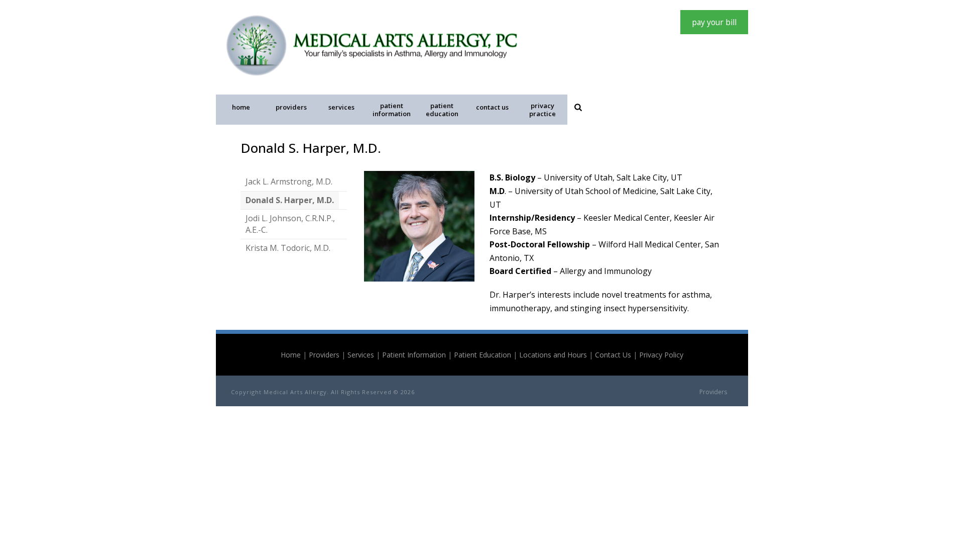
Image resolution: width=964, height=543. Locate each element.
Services (341, 107)
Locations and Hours (553, 354)
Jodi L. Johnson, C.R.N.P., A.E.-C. (290, 224)
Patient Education (442, 109)
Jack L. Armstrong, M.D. (289, 181)
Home (241, 107)
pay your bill (714, 22)
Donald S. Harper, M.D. (290, 200)
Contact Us (492, 107)
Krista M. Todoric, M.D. (288, 247)
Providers (291, 107)
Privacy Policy (661, 354)
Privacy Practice (542, 109)
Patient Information (392, 109)
